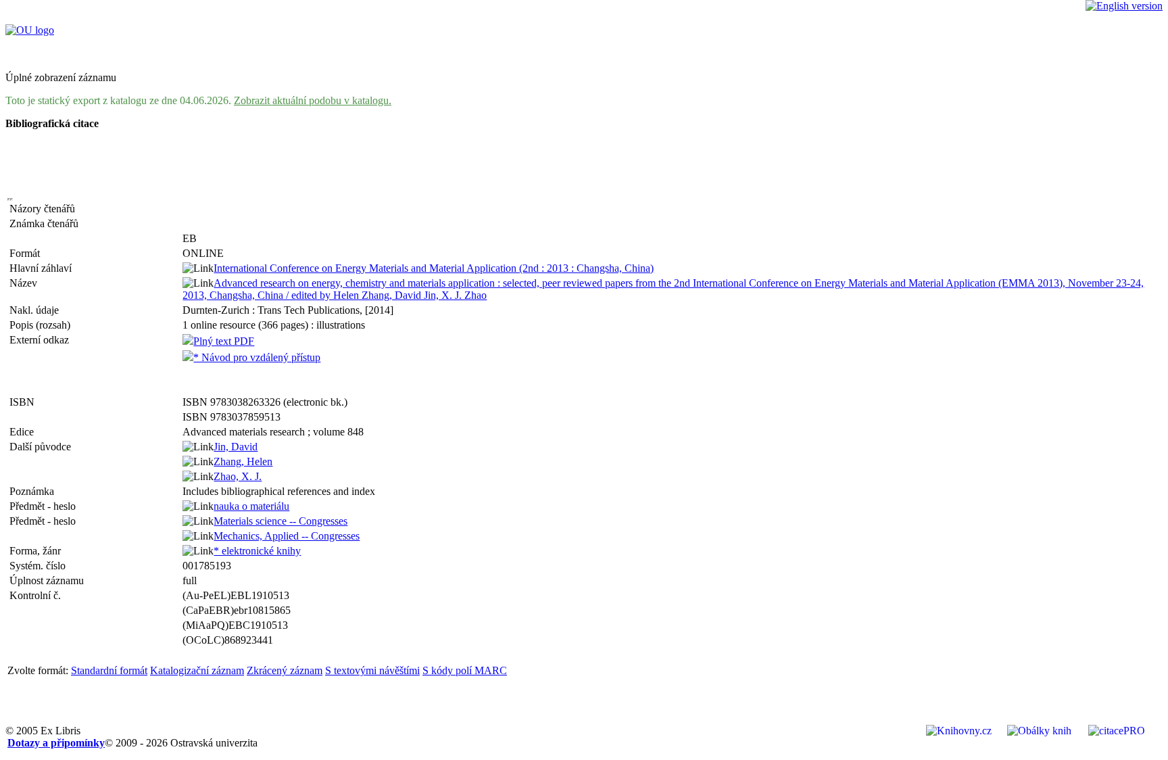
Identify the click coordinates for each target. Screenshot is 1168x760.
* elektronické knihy (257, 550)
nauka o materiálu (251, 506)
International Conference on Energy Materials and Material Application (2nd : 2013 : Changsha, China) (434, 268)
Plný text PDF (223, 341)
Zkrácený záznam (284, 670)
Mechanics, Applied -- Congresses (287, 536)
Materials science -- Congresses (280, 521)
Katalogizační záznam (197, 670)
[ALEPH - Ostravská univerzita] (29, 30)
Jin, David (236, 446)
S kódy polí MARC (464, 670)
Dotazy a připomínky (56, 743)
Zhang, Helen (243, 461)
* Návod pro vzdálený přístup (256, 357)
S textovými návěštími (372, 670)
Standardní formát (109, 670)
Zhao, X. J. (238, 476)
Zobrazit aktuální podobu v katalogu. (312, 100)
